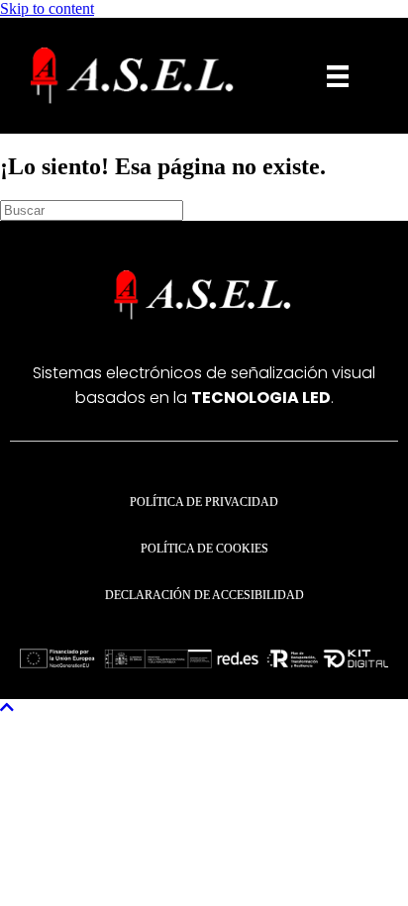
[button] (7, 707)
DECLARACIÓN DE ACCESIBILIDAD (204, 595)
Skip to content (47, 8)
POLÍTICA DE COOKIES (204, 548)
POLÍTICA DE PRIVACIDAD (204, 502)
